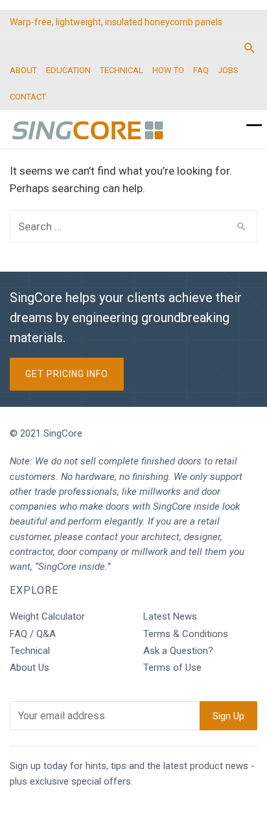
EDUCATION (68, 70)
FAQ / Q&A (33, 634)
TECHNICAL (121, 70)
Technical (30, 651)
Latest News (170, 616)
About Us (29, 667)
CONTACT (28, 97)
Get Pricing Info (66, 374)
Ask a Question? (178, 651)
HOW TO (168, 70)
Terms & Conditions (185, 634)
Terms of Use (172, 667)
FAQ (201, 70)
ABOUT (23, 70)
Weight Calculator (47, 616)
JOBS (228, 70)
